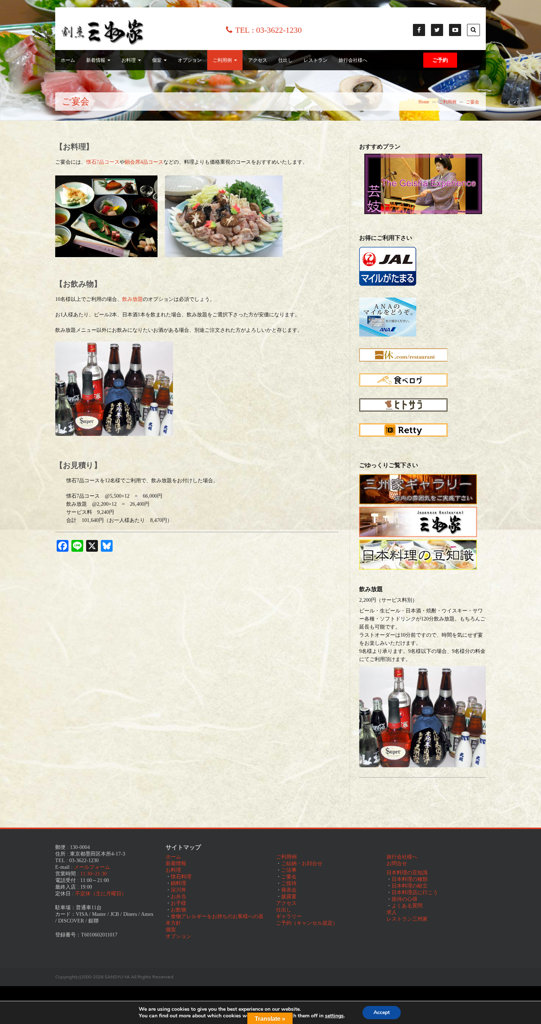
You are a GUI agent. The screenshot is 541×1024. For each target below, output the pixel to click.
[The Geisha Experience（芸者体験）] (423, 212)
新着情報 (95, 60)
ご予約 (440, 60)
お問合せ (396, 863)
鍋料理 (178, 883)
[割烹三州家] (103, 43)
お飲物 (178, 910)
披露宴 (289, 896)
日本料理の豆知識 (407, 872)
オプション (190, 60)
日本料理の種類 (410, 879)
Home (423, 101)
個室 (157, 60)
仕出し (285, 60)
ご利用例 (222, 60)
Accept (382, 1012)
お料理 (128, 60)
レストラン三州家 (407, 919)
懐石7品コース (103, 162)
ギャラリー (289, 916)
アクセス (257, 60)
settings (334, 1016)
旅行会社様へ (353, 60)
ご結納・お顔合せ (301, 863)
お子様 (178, 903)
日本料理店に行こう (415, 892)
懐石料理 (181, 876)
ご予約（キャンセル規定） (307, 923)
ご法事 (289, 870)
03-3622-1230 (279, 30)
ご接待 (289, 883)
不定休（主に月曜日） (101, 893)
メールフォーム (92, 867)
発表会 (289, 890)
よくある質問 (407, 906)
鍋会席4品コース (144, 162)
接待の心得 (404, 899)
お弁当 (178, 896)
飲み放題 (132, 299)
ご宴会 (289, 876)
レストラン (316, 60)
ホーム (68, 60)
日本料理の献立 (410, 886)
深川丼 (178, 890)
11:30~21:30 (93, 874)
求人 (391, 912)
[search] (473, 30)
